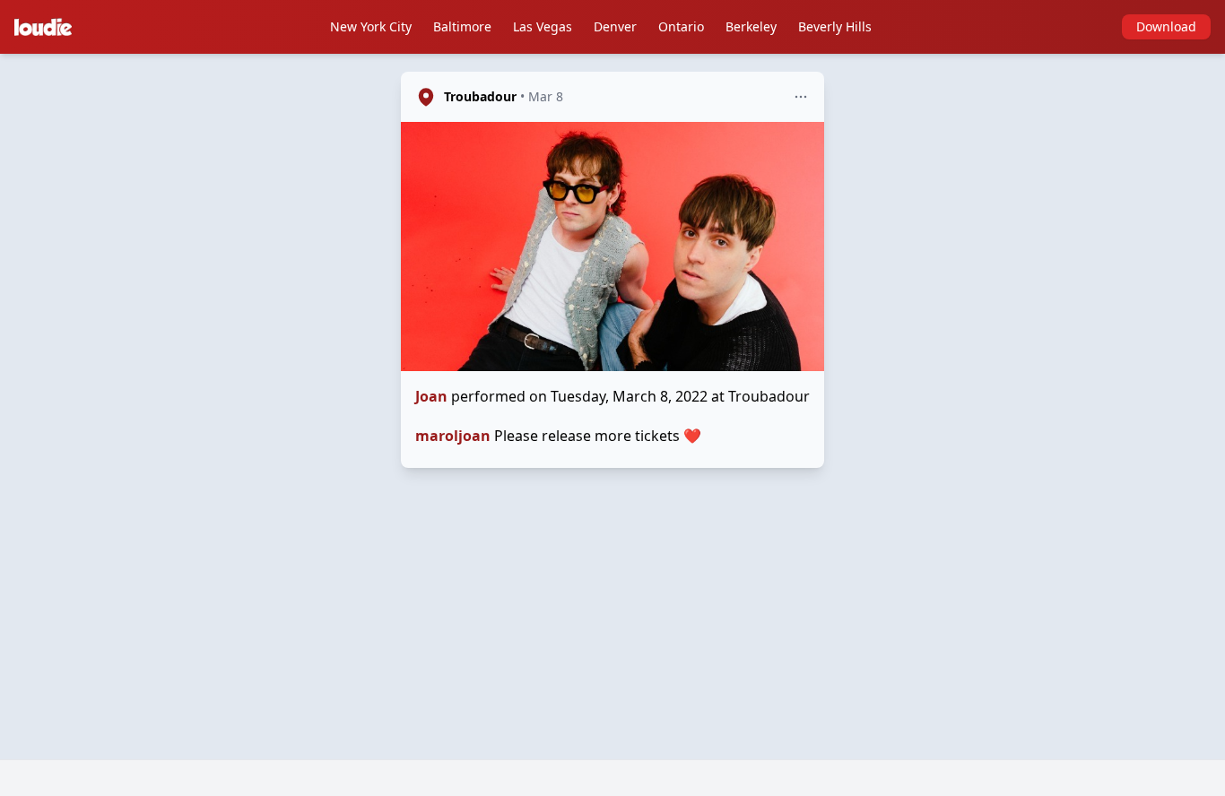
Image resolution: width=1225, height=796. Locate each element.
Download (1166, 26)
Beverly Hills (835, 26)
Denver (615, 26)
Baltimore (462, 26)
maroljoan (453, 436)
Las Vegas (542, 26)
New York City (371, 26)
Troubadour (480, 96)
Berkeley (751, 26)
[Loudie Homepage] (46, 27)
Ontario (681, 26)
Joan (431, 396)
